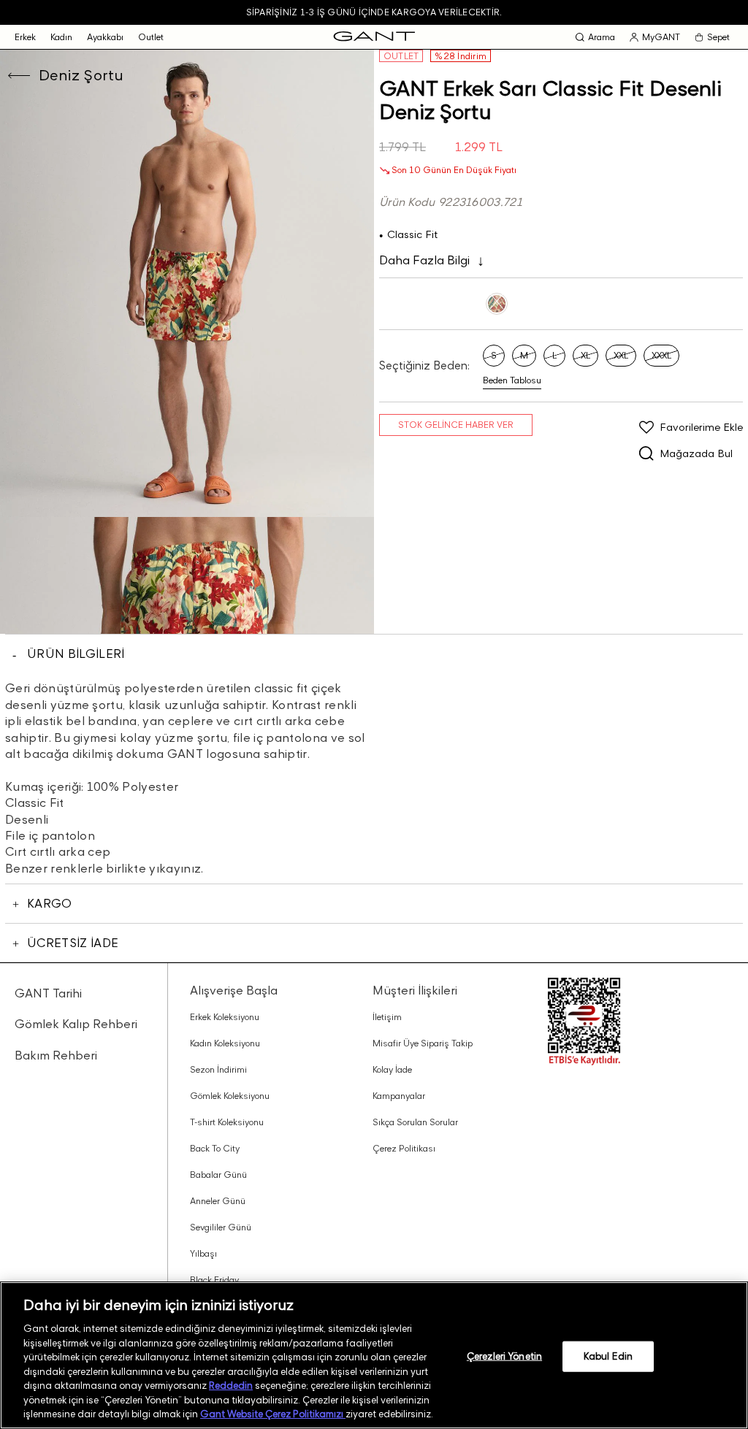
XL (585, 355)
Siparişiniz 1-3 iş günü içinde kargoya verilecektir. (374, 12)
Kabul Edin (608, 1356)
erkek (25, 36)
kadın (61, 36)
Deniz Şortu (81, 75)
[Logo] (374, 37)
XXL (621, 355)
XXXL (661, 355)
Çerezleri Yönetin (504, 1356)
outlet (151, 36)
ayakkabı (105, 36)
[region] (374, 1355)
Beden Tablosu (512, 380)
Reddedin (231, 1385)
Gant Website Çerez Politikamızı (273, 1414)
